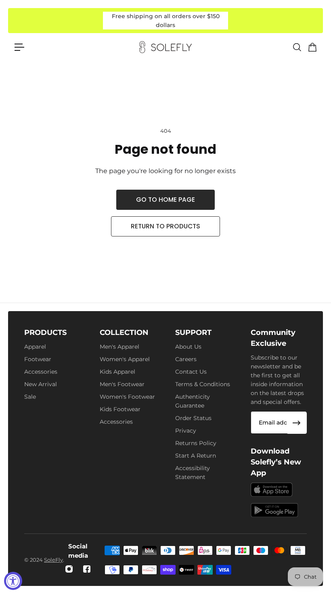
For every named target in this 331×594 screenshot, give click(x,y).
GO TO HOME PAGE (165, 199)
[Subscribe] (297, 423)
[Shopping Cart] (312, 47)
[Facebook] (87, 569)
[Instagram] (69, 569)
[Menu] (19, 47)
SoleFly (53, 559)
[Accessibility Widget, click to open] (13, 581)
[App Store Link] (272, 490)
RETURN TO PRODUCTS (165, 226)
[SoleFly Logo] (165, 47)
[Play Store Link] (274, 510)
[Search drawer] (296, 47)
